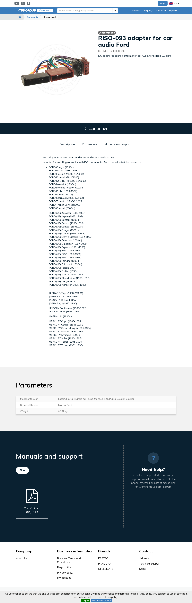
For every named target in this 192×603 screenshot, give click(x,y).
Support (173, 10)
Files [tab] (22, 470)
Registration (64, 567)
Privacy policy (65, 572)
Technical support (149, 563)
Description (67, 144)
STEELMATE (105, 568)
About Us (21, 558)
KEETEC (103, 558)
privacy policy (144, 593)
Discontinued (50, 17)
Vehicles (46, 10)
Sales (142, 568)
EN (176, 3)
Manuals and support (118, 144)
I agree (85, 600)
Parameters (89, 144)
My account (64, 577)
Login (162, 3)
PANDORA (104, 563)
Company (147, 10)
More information (101, 600)
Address (144, 558)
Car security (32, 17)
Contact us (161, 10)
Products (136, 10)
